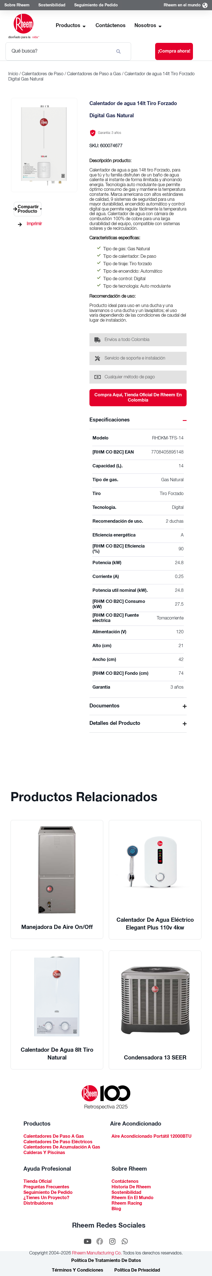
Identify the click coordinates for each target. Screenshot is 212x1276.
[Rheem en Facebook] (99, 1241)
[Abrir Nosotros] (160, 26)
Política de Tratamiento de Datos (106, 1261)
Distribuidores (38, 1204)
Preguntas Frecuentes (46, 1187)
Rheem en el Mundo (132, 1198)
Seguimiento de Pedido (48, 1193)
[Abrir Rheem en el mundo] (205, 5)
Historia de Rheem (131, 1187)
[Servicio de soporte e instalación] (97, 358)
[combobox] (58, 51)
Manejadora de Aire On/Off (57, 928)
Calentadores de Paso (42, 74)
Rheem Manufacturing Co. (96, 1253)
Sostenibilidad (126, 1193)
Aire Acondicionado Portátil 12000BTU (152, 1137)
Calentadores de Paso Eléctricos (57, 1142)
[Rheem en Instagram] (112, 1241)
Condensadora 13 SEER (155, 1058)
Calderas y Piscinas (44, 1153)
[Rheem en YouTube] (87, 1241)
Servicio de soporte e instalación (135, 358)
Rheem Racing (127, 1204)
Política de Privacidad (137, 1271)
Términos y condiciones (77, 1271)
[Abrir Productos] (84, 26)
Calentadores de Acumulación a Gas (61, 1148)
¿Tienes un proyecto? (46, 1198)
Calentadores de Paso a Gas (94, 74)
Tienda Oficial (37, 1182)
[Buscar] (119, 51)
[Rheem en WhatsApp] (124, 1241)
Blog (116, 1209)
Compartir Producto (28, 208)
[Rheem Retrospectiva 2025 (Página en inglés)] (106, 1097)
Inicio (13, 74)
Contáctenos (125, 1182)
